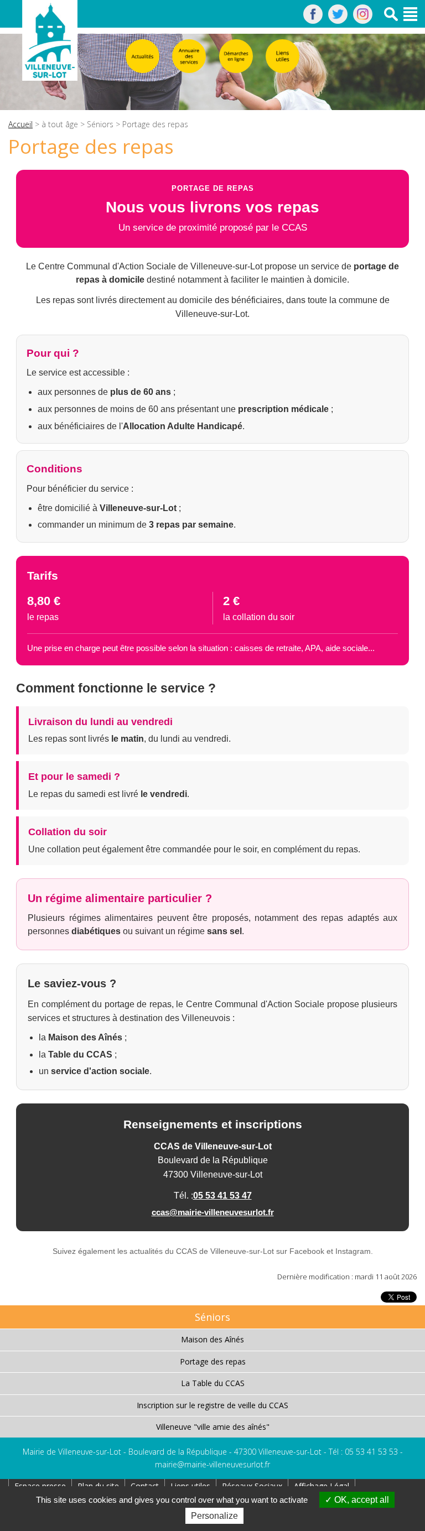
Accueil (20, 124)
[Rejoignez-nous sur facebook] (312, 20)
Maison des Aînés (212, 1339)
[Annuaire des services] (189, 56)
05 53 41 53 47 (222, 1195)
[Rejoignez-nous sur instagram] (362, 20)
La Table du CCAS (213, 1383)
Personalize (214, 1515)
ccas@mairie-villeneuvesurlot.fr (213, 1212)
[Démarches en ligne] (236, 56)
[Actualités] (142, 56)
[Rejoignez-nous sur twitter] (337, 20)
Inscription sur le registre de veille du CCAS (212, 1405)
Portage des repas (213, 1361)
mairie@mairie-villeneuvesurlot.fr (212, 1464)
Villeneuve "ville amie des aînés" (212, 1426)
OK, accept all (360, 1499)
